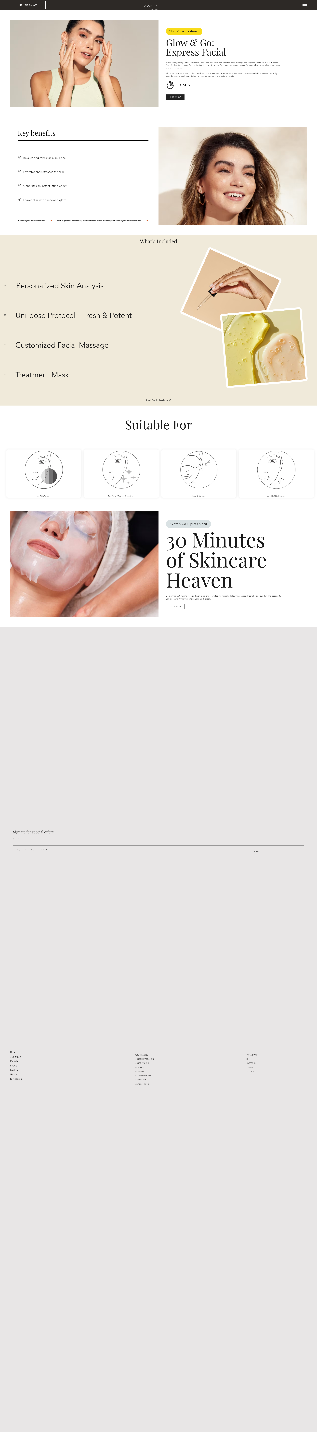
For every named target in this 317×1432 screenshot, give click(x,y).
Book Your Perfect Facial (157, 400)
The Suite (15, 1056)
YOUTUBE (251, 1071)
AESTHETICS (154, 9)
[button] (184, 31)
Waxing (14, 1074)
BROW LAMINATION (142, 1075)
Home (13, 1052)
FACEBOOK (251, 1063)
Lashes (14, 1070)
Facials (14, 1061)
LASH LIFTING (140, 1079)
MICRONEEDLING (141, 1063)
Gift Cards (16, 1078)
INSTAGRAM (252, 1055)
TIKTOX (250, 1067)
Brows (13, 1065)
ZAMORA (151, 6)
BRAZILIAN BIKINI (141, 1084)
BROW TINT (139, 1071)
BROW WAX (139, 1067)
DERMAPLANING (141, 1055)
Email (15, 839)
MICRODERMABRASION (144, 1059)
